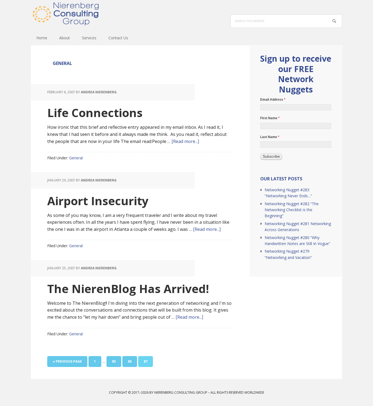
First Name (270, 118)
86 (132, 361)
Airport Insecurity (98, 200)
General (76, 157)
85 (116, 361)
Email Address (272, 99)
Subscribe (271, 156)
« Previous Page (67, 363)
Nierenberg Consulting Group (66, 13)
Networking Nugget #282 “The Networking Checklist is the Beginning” (292, 210)
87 (147, 361)
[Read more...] (185, 141)
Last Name (269, 137)
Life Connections (95, 112)
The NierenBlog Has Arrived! (128, 288)
